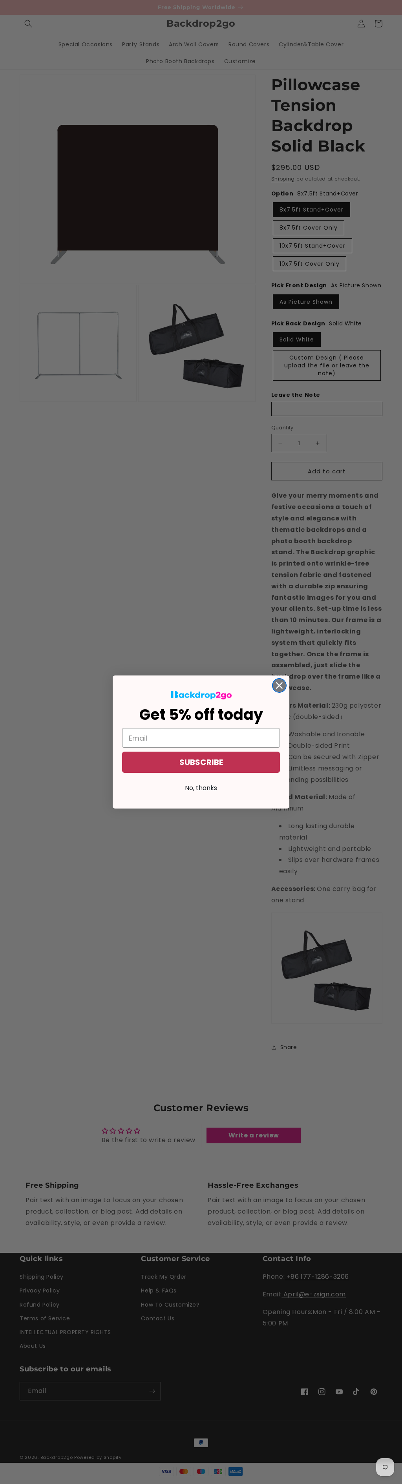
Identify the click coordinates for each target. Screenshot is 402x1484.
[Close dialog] (279, 685)
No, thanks (201, 787)
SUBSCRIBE (201, 762)
